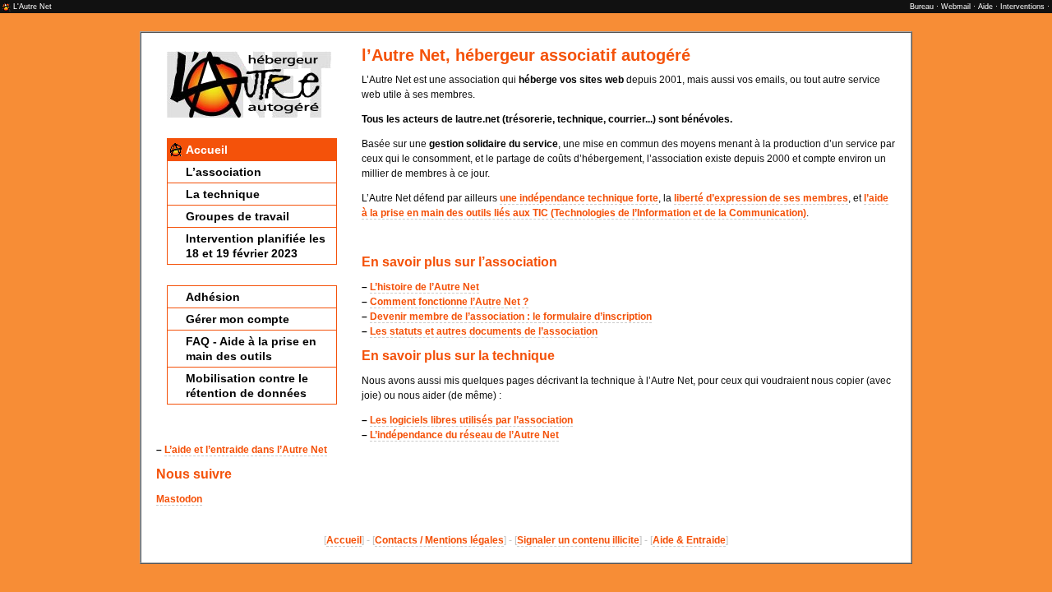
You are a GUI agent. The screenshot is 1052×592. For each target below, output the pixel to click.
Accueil (207, 149)
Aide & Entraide (689, 540)
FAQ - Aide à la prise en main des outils (251, 349)
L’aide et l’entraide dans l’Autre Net (245, 450)
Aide (985, 6)
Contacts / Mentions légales (439, 540)
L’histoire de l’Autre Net (424, 287)
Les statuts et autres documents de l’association (484, 331)
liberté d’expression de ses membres (761, 198)
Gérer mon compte (237, 319)
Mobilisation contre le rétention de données (247, 386)
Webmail (956, 6)
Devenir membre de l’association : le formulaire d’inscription (511, 316)
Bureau (922, 6)
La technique (223, 194)
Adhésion (213, 296)
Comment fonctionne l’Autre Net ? (449, 302)
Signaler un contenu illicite (578, 540)
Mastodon (179, 499)
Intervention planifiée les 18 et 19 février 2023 (255, 246)
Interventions (1022, 6)
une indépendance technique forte (579, 198)
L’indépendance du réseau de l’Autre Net (464, 435)
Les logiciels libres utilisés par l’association (471, 420)
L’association (223, 171)
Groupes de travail (237, 216)
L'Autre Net (32, 6)
